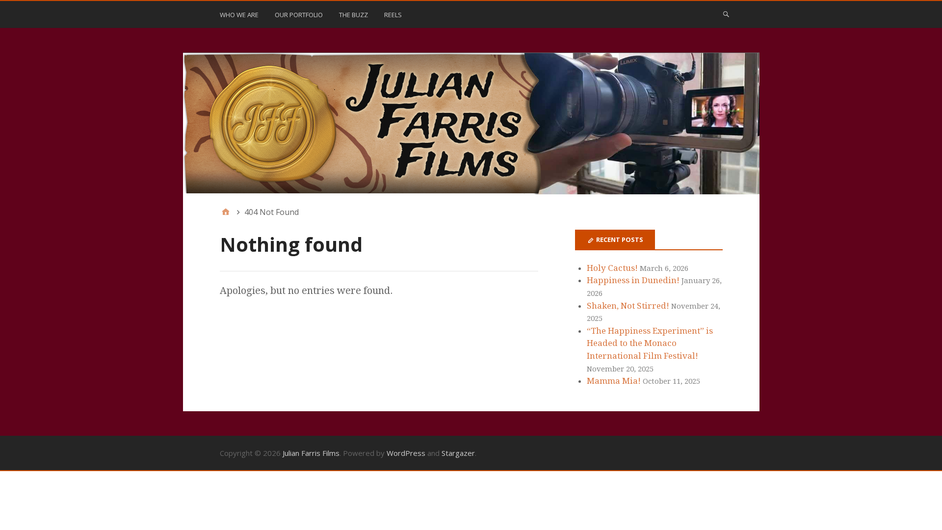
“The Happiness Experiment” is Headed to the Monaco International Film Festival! (650, 343)
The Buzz (353, 14)
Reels (393, 14)
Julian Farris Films (311, 453)
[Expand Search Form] (726, 13)
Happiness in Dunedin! (633, 280)
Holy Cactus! (612, 268)
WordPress (406, 453)
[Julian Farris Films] (471, 123)
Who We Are (239, 14)
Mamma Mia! (614, 381)
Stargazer (458, 453)
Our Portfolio (299, 14)
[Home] (226, 212)
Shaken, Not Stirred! (628, 306)
